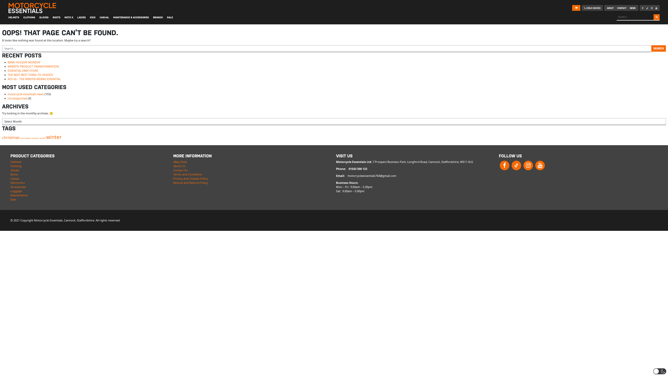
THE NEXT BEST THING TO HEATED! (30, 75)
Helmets (15, 162)
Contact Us (180, 170)
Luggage (16, 191)
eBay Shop (180, 162)
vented (42, 138)
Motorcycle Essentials (32, 8)
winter (54, 137)
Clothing (16, 166)
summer (35, 138)
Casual (14, 179)
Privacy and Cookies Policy (190, 179)
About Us (179, 166)
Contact (621, 8)
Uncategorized (17, 98)
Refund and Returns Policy (190, 183)
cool (22, 138)
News (632, 8)
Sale (13, 199)
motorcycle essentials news (26, 94)
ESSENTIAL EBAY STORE (23, 71)
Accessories (18, 187)
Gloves (14, 170)
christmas (10, 137)
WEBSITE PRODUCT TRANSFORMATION (33, 66)
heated (27, 138)
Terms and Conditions (187, 174)
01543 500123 (593, 8)
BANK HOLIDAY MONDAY (24, 62)
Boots (14, 174)
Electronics (17, 183)
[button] (659, 371)
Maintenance (19, 195)
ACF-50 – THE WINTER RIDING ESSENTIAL (34, 79)
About (610, 8)
